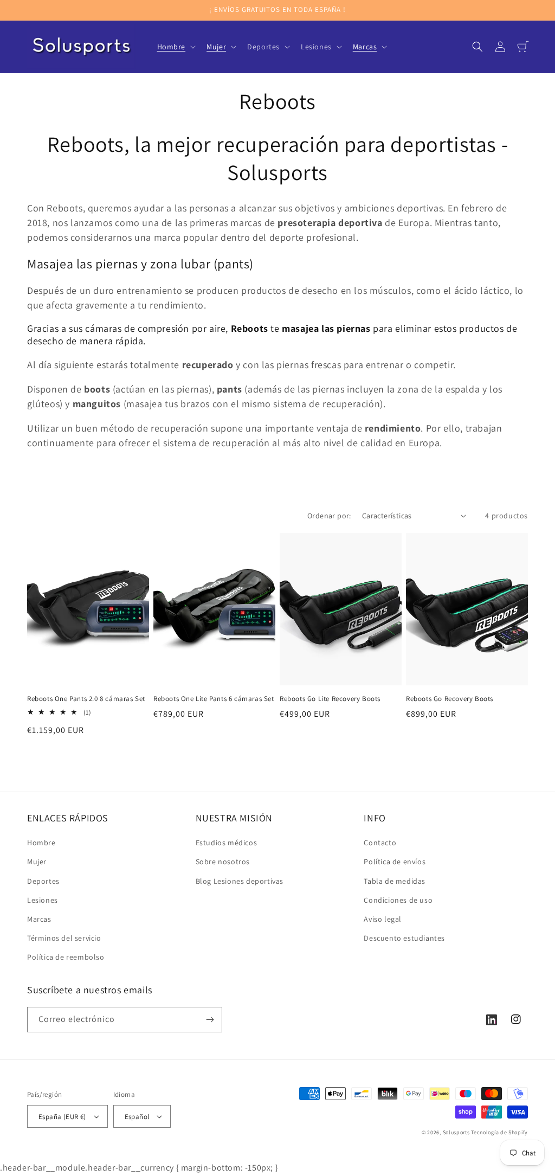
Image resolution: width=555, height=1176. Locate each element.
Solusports (456, 1132)
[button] (176, 46)
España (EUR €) (62, 1116)
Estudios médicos (226, 842)
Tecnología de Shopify (499, 1132)
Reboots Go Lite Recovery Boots (330, 699)
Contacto (380, 842)
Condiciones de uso (398, 900)
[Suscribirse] (210, 1019)
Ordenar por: (329, 515)
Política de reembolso (66, 957)
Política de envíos (394, 861)
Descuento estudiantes (404, 938)
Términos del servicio (64, 938)
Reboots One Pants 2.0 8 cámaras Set (86, 699)
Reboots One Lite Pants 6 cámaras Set (213, 699)
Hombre (41, 842)
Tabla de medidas (394, 881)
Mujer (37, 861)
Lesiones (42, 900)
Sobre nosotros (223, 861)
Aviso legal (383, 919)
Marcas (39, 919)
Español (137, 1116)
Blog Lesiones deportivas (239, 881)
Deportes (43, 881)
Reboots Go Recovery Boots (449, 699)
